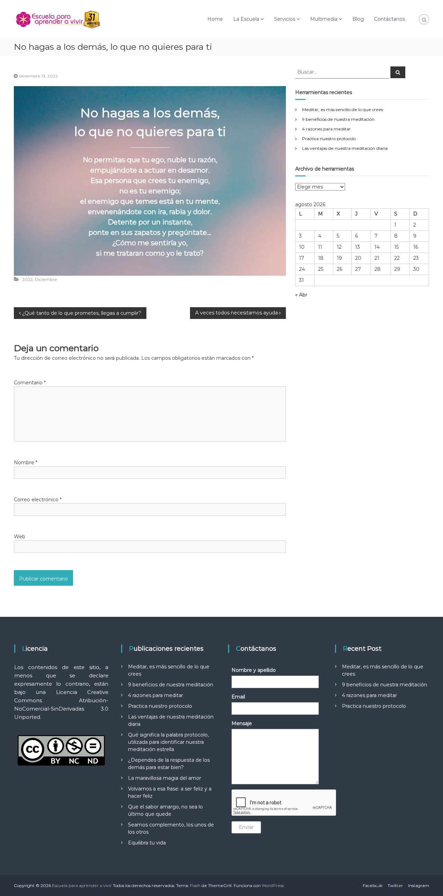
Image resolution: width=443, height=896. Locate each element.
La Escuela (246, 19)
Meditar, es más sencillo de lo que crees (342, 109)
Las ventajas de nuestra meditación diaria (345, 148)
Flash (195, 885)
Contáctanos (389, 19)
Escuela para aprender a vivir (82, 885)
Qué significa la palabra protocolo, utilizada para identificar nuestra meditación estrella (168, 742)
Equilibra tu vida (147, 843)
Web (19, 536)
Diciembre (46, 279)
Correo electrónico (38, 499)
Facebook (372, 885)
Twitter (395, 885)
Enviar (246, 827)
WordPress (273, 885)
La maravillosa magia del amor (164, 778)
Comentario (30, 383)
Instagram (418, 885)
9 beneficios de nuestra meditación (338, 119)
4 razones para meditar (326, 128)
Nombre (25, 462)
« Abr (301, 295)
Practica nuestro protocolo (329, 138)
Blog (358, 19)
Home (215, 19)
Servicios (284, 19)
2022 (27, 279)
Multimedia (323, 19)
